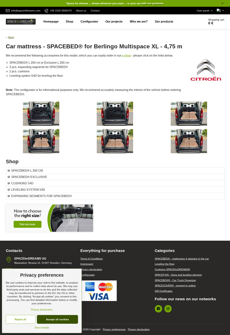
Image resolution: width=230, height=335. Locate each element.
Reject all (20, 319)
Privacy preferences (114, 329)
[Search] (192, 22)
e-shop (126, 55)
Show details (42, 327)
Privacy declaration (139, 329)
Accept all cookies (57, 319)
